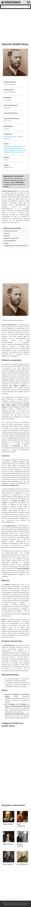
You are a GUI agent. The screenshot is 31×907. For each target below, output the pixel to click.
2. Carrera (6, 233)
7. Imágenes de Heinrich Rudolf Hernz (15, 245)
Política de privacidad (10, 904)
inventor (14, 136)
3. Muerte (6, 236)
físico (5, 136)
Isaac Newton (8, 864)
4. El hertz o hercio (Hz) (10, 238)
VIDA (12, 2)
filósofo (9, 136)
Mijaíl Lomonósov (21, 825)
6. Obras (6, 243)
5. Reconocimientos (9, 241)
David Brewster (22, 864)
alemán (6, 159)
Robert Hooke (8, 844)
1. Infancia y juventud (10, 231)
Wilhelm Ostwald (20, 845)
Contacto (18, 903)
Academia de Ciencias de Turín (17, 150)
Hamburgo (7, 128)
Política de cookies (22, 904)
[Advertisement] (15, 26)
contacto (6, 186)
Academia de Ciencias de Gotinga (13, 152)
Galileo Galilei (8, 824)
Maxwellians (7, 146)
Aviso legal (25, 903)
